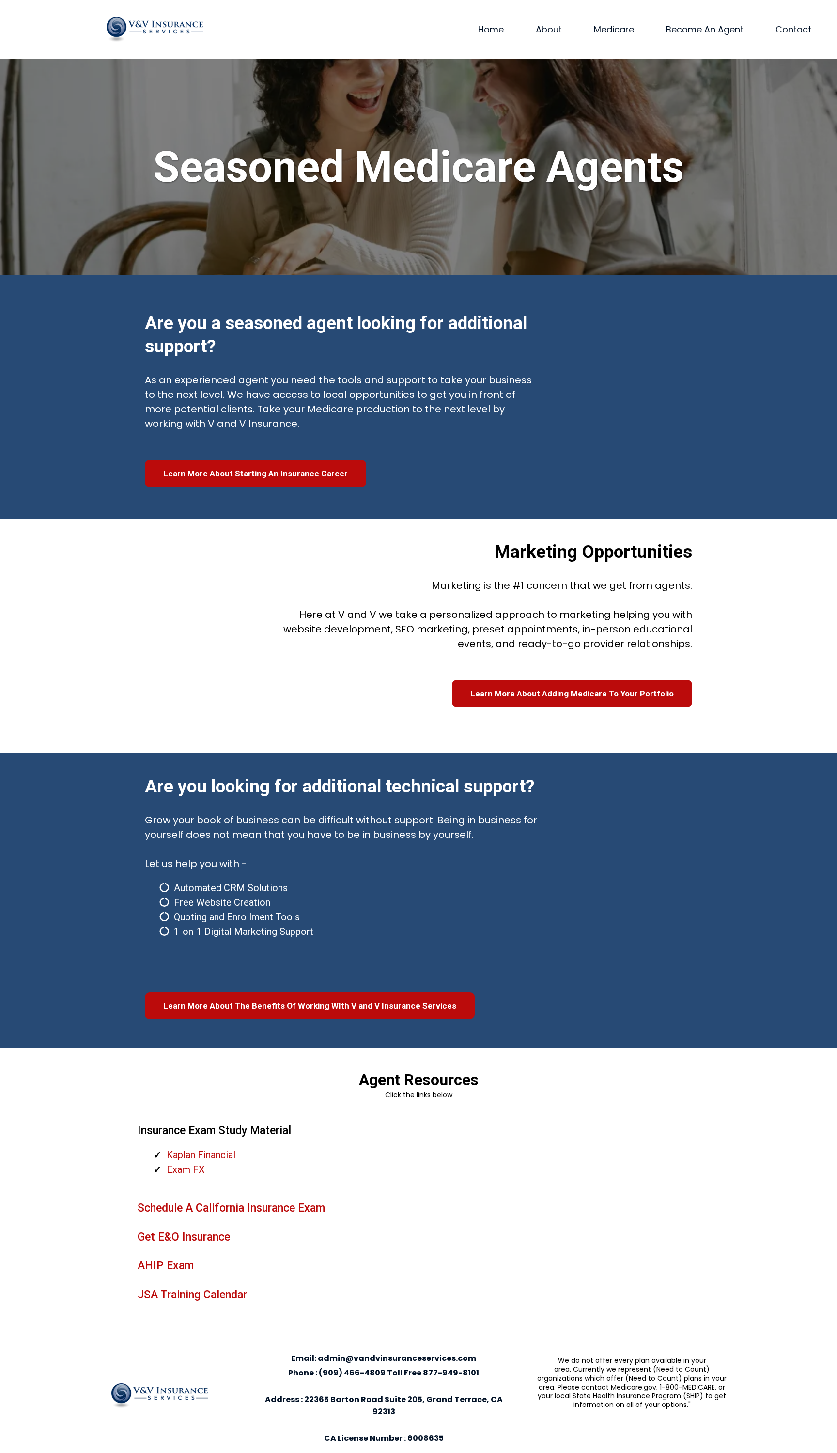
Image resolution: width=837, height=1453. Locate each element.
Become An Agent (705, 29)
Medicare (614, 29)
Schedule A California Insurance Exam (231, 1208)
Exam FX (186, 1169)
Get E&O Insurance (184, 1237)
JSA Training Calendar (192, 1294)
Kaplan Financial (201, 1155)
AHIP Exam (166, 1265)
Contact (793, 29)
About (549, 29)
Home (491, 29)
